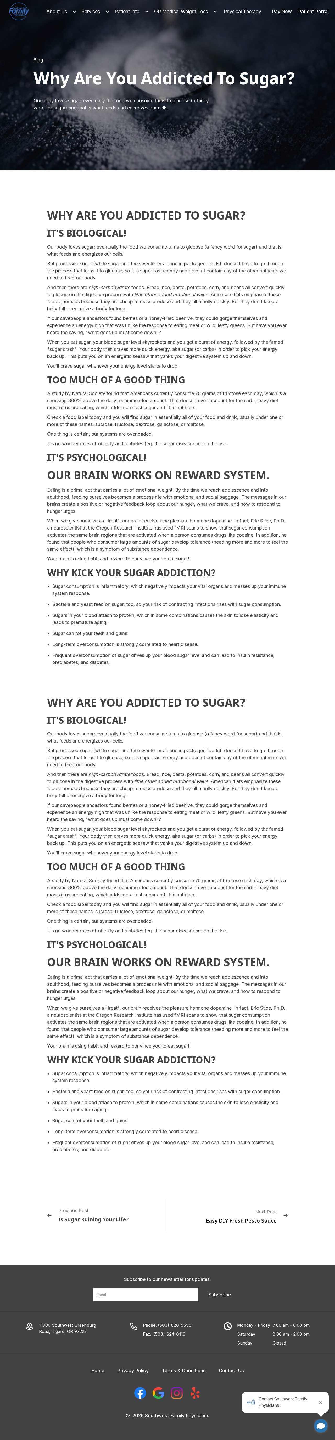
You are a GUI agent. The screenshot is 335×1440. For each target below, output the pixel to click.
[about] (58, 11)
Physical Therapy (242, 11)
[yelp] (195, 1393)
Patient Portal (313, 11)
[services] (92, 11)
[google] (158, 1393)
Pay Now (282, 11)
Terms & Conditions (184, 1370)
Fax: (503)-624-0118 (164, 1334)
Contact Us (231, 1370)
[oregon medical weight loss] (183, 11)
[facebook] (140, 1393)
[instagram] (177, 1393)
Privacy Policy (133, 1370)
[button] (58, 11)
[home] (19, 11)
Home (97, 1370)
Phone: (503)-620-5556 (167, 1325)
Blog (38, 60)
